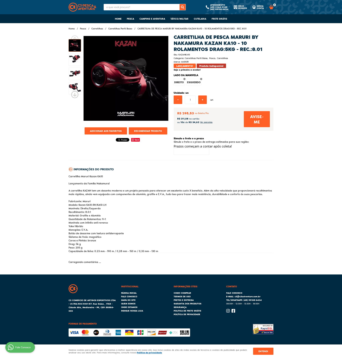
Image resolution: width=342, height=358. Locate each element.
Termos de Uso (182, 296)
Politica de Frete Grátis (187, 310)
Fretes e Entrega (184, 300)
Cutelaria (200, 18)
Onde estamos (129, 307)
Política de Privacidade (187, 314)
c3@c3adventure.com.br (247, 296)
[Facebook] (233, 311)
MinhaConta (260, 7)
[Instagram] (228, 311)
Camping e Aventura (152, 18)
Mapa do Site (128, 300)
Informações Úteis (185, 286)
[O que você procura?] (182, 7)
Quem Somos (128, 303)
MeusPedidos (242, 7)
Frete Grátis (219, 18)
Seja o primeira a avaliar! (187, 69)
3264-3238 (218, 7)
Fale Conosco (129, 296)
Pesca (130, 18)
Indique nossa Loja (132, 310)
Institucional (130, 286)
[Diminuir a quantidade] (178, 99)
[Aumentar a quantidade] (202, 99)
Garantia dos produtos (187, 303)
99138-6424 (219, 9)
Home (118, 18)
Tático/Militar (179, 18)
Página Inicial (129, 292)
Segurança (180, 307)
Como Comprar (182, 292)
